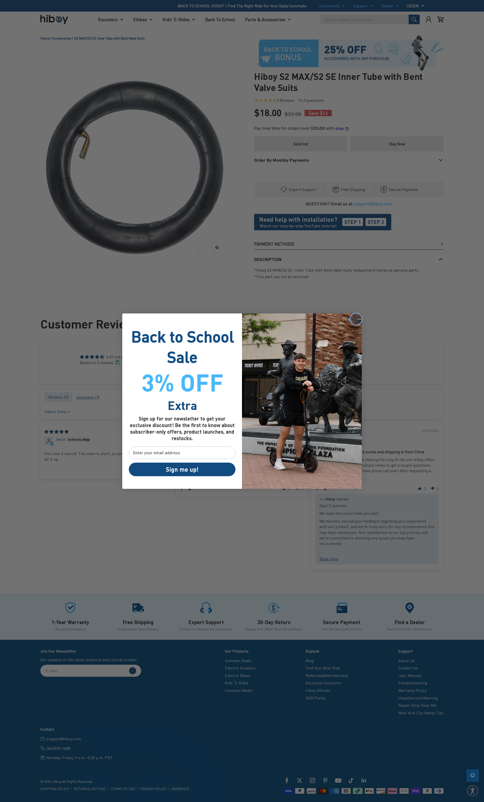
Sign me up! (182, 469)
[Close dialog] (356, 319)
